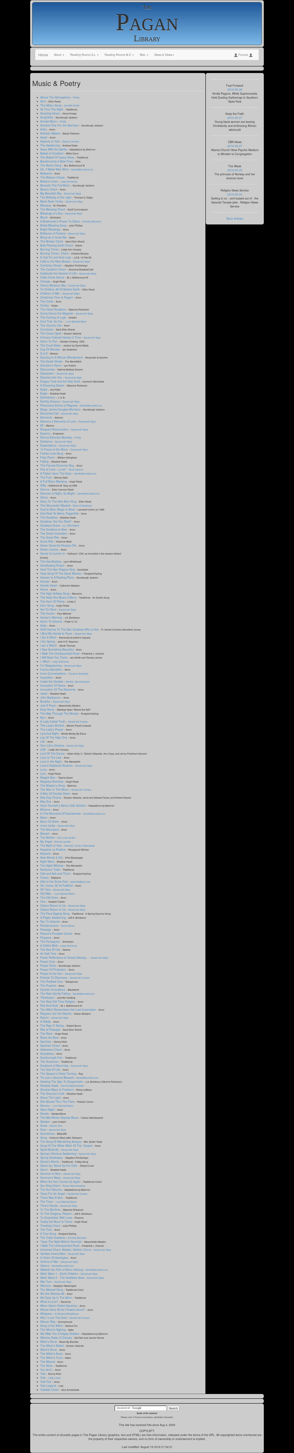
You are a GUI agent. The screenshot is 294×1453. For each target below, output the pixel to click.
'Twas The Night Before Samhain (61, 1242)
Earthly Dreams (50, 401)
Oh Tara (45, 889)
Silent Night (47, 1110)
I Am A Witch (48, 637)
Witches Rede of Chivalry (56, 1338)
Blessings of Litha (51, 213)
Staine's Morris (50, 1162)
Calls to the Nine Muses (55, 261)
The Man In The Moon (54, 789)
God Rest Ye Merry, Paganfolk (59, 513)
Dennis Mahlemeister (72, 1085)
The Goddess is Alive (54, 529)
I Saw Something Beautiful (57, 649)
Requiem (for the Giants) (56, 1013)
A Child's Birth (49, 945)
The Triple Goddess (53, 1238)
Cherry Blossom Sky (53, 285)
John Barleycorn (51, 697)
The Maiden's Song (53, 785)
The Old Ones (49, 897)
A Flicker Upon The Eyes (56, 473)
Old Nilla (46, 893)
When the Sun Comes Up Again (60, 1182)
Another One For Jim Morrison (60, 125)
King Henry (47, 709)
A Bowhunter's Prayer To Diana (60, 221)
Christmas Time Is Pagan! (57, 297)
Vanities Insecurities (53, 1254)
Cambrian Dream (51, 265)
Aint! (43, 101)
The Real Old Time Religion (58, 1001)
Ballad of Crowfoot (52, 153)
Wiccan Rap (48, 1322)
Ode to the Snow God (54, 881)
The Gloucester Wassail (55, 505)
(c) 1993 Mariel (71, 525)
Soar (43, 1130)
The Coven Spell (51, 333)
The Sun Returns (51, 1190)
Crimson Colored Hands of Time (61, 337)
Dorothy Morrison (91, 221)
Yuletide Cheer (50, 1390)
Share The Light (50, 1098)
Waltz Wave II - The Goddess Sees (62, 1278)
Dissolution (47, 373)
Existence (46, 441)
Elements (46, 417)
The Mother (48, 837)
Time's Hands (49, 1206)
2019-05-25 (234, 170)
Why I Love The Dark (54, 1318)
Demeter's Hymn (51, 365)
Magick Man (48, 777)
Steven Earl (56, 1125)
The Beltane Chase (52, 177)
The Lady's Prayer (52, 729)
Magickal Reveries (52, 781)
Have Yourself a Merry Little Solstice (63, 805)
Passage (46, 929)
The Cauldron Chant (53, 269)
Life (43, 741)
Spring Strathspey (52, 1158)
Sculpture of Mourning (54, 1065)
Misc (143, 55)
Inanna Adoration (51, 669)
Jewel (44, 693)
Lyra (43, 773)
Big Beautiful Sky (51, 193)
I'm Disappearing (51, 665)
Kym (43, 717)
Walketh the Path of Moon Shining (62, 1270)
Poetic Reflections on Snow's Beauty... (64, 957)
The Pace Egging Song (55, 913)
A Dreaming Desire (52, 385)
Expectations (48, 445)
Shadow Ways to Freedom (57, 1089)
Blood (44, 217)
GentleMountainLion (82, 169)
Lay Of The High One (54, 737)
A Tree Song (48, 1234)
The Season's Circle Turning (58, 1073)
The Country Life (51, 325)
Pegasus (46, 937)
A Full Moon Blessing (54, 481)
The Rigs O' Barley (52, 1025)
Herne (44, 589)
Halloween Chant (51, 1049)
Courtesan (47, 329)
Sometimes (47, 1134)
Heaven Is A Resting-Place (57, 577)
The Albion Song (51, 105)
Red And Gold (49, 1005)
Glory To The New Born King (58, 501)
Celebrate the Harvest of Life (58, 273)
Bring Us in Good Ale (53, 237)
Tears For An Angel (53, 1194)
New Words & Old (51, 857)
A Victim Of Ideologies (54, 1258)
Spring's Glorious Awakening (58, 1154)
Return (45, 1017)
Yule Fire (46, 1382)
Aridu (44, 129)
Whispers (46, 1314)
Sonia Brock (67, 925)
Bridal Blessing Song (53, 225)
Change (45, 281)
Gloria (44, 497)
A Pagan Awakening (53, 917)
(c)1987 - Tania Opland (70, 469)
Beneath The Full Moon (55, 185)
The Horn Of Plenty (52, 601)
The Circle (47, 301)
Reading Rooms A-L (83, 55)
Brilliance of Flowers (53, 233)
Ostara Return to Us (53, 905)
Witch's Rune (49, 1342)
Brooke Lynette (63, 841)
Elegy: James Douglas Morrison (60, 409)
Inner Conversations (53, 673)
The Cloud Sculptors (53, 309)
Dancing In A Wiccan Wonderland (61, 357)
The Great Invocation (54, 533)
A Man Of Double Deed (55, 793)
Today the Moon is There (56, 1222)
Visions (45, 1266)
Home (43, 54)
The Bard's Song (51, 165)
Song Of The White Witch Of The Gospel (66, 1146)
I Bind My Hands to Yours (56, 633)
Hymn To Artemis (51, 621)
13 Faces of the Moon (54, 449)
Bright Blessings (50, 229)
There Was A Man (52, 1198)
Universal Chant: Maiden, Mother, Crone (66, 1250)
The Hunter (47, 613)
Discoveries (48, 369)
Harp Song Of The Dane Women (61, 573)
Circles (45, 305)
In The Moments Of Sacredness (60, 813)
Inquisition (47, 677)
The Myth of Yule (51, 845)
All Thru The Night (52, 109)
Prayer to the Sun (51, 973)
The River (46, 1033)
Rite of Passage (50, 1029)
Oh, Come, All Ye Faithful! (57, 885)
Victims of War (49, 1262)
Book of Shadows (82, 505)
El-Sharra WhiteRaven (67, 1313)
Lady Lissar (54, 1377)
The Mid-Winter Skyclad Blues (59, 1118)
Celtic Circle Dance (52, 277)
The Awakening (50, 145)
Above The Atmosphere (55, 97)
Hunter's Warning (51, 617)
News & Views (163, 55)
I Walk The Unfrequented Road (60, 653)
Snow (44, 1126)
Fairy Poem (48, 457)
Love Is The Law (51, 757)
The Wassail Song (52, 1290)
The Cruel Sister (51, 345)
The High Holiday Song (55, 593)
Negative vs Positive (53, 849)
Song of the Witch (51, 1326)
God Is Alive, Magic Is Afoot (58, 509)
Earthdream (48, 397)
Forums (243, 55)
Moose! (45, 833)
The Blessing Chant (53, 209)
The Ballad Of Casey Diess (57, 157)
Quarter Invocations (53, 989)
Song (44, 1138)
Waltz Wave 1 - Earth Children (59, 1274)
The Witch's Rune (51, 1354)
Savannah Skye (72, 193)
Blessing (46, 205)
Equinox (45, 433)
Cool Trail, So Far (51, 321)
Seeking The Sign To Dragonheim (62, 1081)
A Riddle (46, 1021)
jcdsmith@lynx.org (80, 881)
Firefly (76, 97)
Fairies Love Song (52, 453)
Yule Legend (48, 1386)
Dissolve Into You (51, 377)
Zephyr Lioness (70, 141)
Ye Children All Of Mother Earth (60, 289)
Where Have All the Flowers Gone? (63, 1310)
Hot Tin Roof (48, 609)
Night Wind (47, 861)
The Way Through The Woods (59, 713)
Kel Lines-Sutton (67, 837)
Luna (43, 769)
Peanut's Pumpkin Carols (56, 933)
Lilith (43, 749)
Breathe (45, 701)
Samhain (46, 1041)
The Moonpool (49, 829)
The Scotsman (49, 1061)
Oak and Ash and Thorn (55, 873)
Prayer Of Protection (53, 969)
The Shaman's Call (52, 1094)
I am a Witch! (49, 645)
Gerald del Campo (78, 721)
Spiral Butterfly (49, 1150)
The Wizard (48, 1362)
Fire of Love (48, 469)
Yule (43, 1374)
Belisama (46, 173)
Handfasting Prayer (52, 565)
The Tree (46, 1230)
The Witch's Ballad (52, 1346)
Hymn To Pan (49, 341)
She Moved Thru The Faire (57, 1102)
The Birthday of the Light (56, 197)
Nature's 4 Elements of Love (58, 421)
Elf (42, 425)
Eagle (44, 389)
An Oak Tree (48, 953)
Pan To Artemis (50, 921)
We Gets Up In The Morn (56, 1298)
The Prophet (48, 985)
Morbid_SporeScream (78, 681)
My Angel (46, 841)
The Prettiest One (51, 981)
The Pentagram (50, 941)
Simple (45, 1114)
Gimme (45, 489)
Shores (45, 1106)
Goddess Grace (50, 525)
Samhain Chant (50, 1045)
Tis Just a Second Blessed (57, 1077)
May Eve (46, 801)
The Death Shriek (51, 361)
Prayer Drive (48, 965)
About (58, 55)
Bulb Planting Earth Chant (57, 245)
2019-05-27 (234, 118)
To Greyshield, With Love (56, 1218)
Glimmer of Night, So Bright (58, 493)
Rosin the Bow (49, 1037)
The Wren (47, 1366)
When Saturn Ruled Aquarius (59, 1306)
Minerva (45, 809)
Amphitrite (47, 117)
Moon (44, 817)
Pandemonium (49, 925)
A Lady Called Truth (53, 721)
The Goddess (49, 517)
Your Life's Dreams (52, 745)
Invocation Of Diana (53, 685)
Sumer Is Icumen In (53, 553)
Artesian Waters (50, 133)
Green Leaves (49, 549)
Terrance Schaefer (78, 673)
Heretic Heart (49, 585)
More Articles (234, 218)
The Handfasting (51, 561)
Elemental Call (49, 413)
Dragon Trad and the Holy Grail (60, 381)
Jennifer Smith (71, 105)
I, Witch (45, 661)
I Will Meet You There (54, 657)
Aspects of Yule (50, 141)
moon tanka (48, 825)
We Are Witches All (52, 1294)
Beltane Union (49, 181)
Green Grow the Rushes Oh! (58, 545)
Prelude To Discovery (54, 977)
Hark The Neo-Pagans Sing (58, 569)
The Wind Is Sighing (53, 1330)
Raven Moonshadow (74, 1185)
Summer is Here (51, 1174)
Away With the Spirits (54, 149)
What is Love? (49, 1302)
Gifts (43, 485)
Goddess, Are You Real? (56, 521)
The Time (46, 1202)
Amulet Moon (49, 121)
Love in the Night (51, 761)
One (43, 901)
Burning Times (49, 249)
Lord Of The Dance (52, 753)
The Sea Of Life (50, 949)
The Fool (46, 477)
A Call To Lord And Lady (56, 257)
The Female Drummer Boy (57, 465)
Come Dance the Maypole (57, 313)
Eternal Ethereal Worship (56, 437)
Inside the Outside (52, 681)
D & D (44, 353)
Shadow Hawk (49, 1085)
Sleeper (45, 1122)
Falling (44, 461)
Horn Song (47, 605)
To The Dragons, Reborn (56, 1214)
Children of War (50, 293)
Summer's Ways (50, 1178)
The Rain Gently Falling (55, 993)
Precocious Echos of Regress (59, 405)
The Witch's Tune (51, 1358)
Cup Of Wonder (50, 349)
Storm (44, 1170)
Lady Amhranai (69, 181)
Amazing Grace (50, 113)
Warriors (46, 1286)
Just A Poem (48, 705)
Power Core (48, 961)
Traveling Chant (50, 1226)
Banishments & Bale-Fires (57, 161)
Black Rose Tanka (52, 201)
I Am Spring (48, 641)
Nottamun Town (50, 869)
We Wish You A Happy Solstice (60, 1334)
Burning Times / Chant (54, 253)
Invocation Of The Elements (58, 689)
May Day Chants (51, 797)
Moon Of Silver (50, 821)
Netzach (45, 853)
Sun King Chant (50, 1186)
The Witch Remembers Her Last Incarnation (68, 1009)
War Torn (46, 1282)
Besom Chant (49, 189)
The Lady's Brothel (52, 725)
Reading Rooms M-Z (118, 55)
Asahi (44, 137)
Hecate (45, 581)
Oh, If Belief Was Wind (54, 169)
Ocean (44, 877)
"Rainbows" (47, 997)
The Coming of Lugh (53, 317)
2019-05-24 (234, 194)
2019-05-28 (234, 89)
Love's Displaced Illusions (56, 765)
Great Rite (47, 541)
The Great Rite (50, 537)
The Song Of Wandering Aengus (61, 1142)
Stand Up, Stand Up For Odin (59, 1166)
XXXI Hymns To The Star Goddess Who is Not (69, 629)
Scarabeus (47, 1053)
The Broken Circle (52, 241)
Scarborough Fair (51, 1057)
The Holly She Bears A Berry (58, 597)
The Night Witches (52, 865)
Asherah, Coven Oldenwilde (79, 845)
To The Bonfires (50, 1210)
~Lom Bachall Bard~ (76, 321)
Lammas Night (49, 733)
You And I (46, 1370)
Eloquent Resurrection (54, 429)
